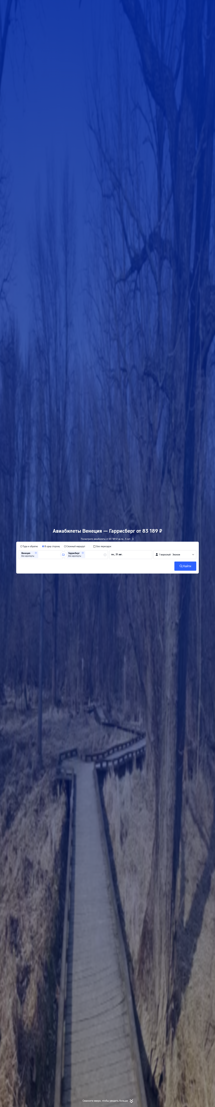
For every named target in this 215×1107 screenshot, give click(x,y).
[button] (181, 5)
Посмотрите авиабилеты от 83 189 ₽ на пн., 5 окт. (106, 539)
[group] (41, 554)
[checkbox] (102, 546)
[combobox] (40, 554)
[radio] (29, 546)
